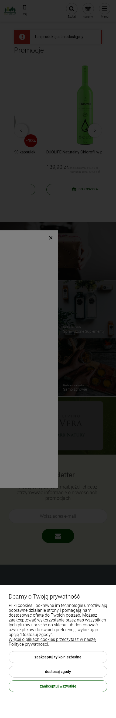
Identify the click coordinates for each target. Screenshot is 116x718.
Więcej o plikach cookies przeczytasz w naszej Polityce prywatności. (53, 642)
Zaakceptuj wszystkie (58, 686)
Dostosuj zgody (58, 671)
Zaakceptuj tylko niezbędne (58, 657)
